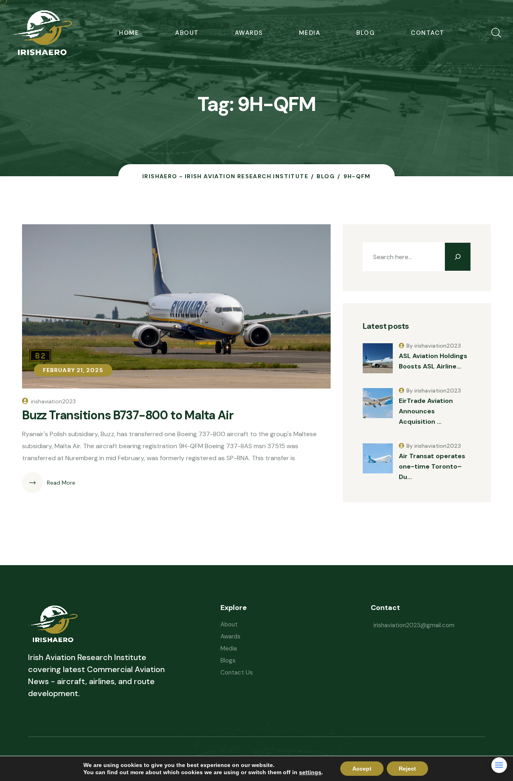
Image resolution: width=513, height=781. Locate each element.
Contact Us (236, 672)
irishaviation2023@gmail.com (414, 625)
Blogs (228, 660)
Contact (427, 33)
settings (310, 772)
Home (129, 33)
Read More (61, 482)
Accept (362, 768)
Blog (365, 33)
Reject (407, 768)
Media (310, 33)
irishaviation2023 (53, 401)
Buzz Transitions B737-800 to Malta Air (127, 415)
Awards (249, 33)
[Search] (458, 257)
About (187, 33)
